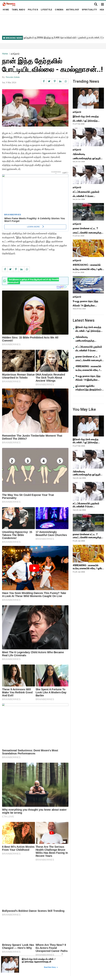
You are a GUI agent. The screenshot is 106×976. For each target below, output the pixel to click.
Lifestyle (46, 10)
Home (6, 10)
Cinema (59, 10)
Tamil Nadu (18, 10)
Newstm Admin (13, 77)
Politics (33, 10)
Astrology (72, 10)
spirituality (89, 10)
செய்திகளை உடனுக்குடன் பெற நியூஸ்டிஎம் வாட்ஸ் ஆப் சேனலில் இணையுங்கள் (33, 281)
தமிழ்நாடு (15, 53)
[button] (102, 4)
